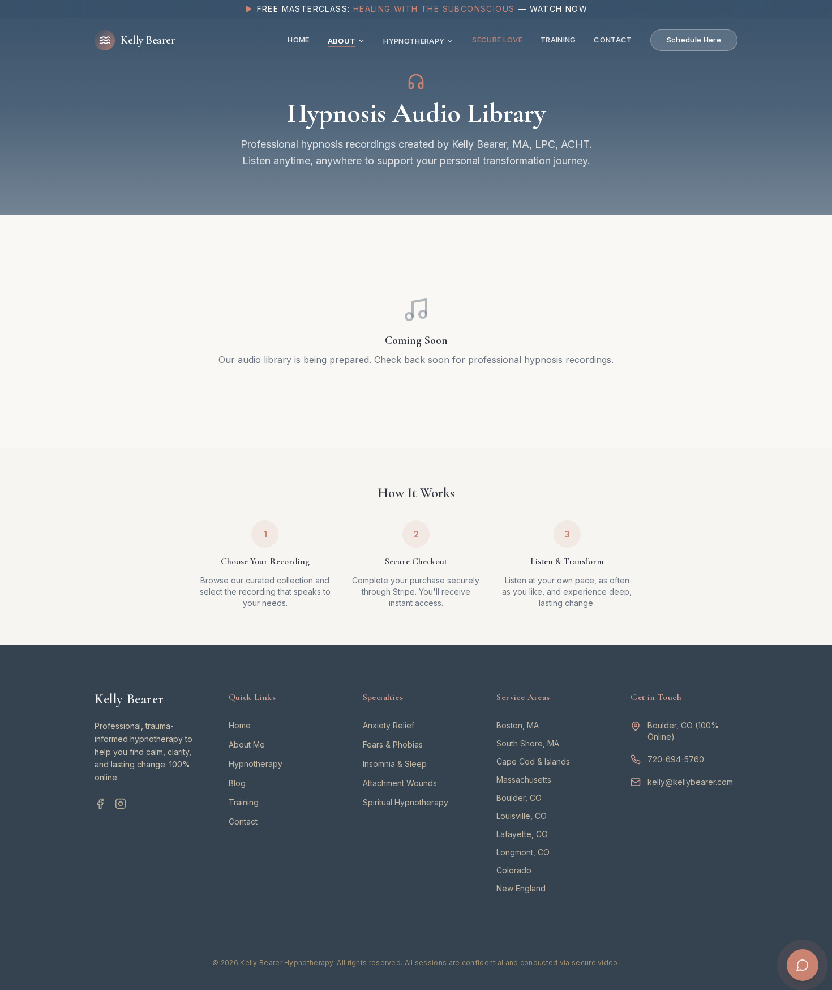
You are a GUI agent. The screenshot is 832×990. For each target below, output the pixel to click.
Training (558, 39)
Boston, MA (517, 725)
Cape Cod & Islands (533, 761)
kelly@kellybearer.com (690, 782)
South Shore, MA (527, 743)
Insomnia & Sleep (395, 764)
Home (298, 39)
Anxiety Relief (388, 725)
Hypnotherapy (413, 40)
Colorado (513, 870)
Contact (613, 39)
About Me (247, 744)
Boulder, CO (519, 798)
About (342, 40)
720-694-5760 (675, 759)
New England (521, 888)
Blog (237, 783)
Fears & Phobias (393, 744)
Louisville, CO (521, 816)
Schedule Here (694, 39)
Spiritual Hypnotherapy (405, 802)
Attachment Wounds (400, 783)
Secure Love (497, 39)
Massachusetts (523, 779)
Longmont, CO (523, 852)
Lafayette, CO (522, 834)
